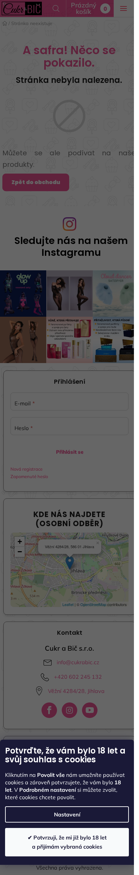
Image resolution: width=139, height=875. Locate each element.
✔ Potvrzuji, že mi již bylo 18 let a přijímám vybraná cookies (67, 842)
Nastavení (67, 814)
